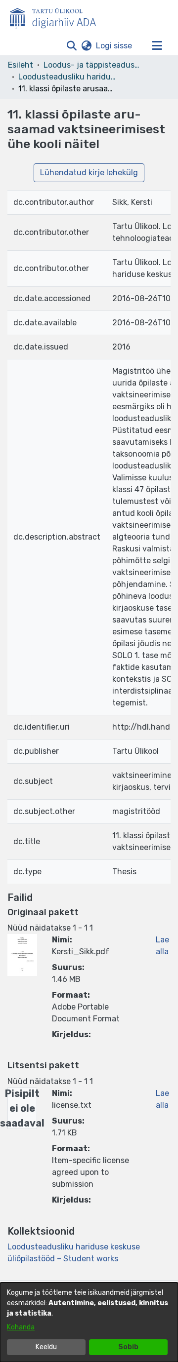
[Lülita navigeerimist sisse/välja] (157, 46)
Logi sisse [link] (114, 45)
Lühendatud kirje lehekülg (89, 172)
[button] (71, 46)
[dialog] (89, 1322)
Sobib (128, 1347)
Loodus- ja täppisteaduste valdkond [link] (93, 65)
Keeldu (46, 1347)
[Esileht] (56, 16)
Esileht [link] (20, 65)
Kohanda (21, 1327)
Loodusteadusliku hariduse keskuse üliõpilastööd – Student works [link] (67, 76)
